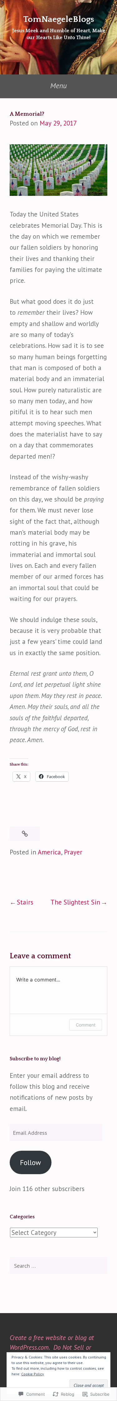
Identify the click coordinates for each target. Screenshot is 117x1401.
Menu (58, 85)
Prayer (73, 852)
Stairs (25, 902)
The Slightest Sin (75, 902)
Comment (85, 1024)
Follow (30, 1162)
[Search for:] (58, 1265)
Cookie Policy (32, 1374)
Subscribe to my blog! (35, 1059)
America (49, 852)
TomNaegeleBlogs (58, 19)
